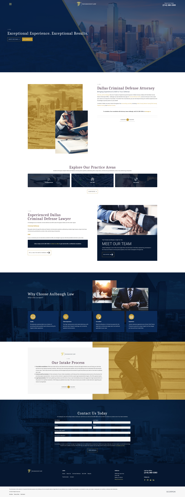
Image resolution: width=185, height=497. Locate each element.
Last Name (95, 420)
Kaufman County (111, 105)
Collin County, (140, 103)
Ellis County (154, 103)
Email (94, 425)
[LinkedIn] (153, 480)
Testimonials (65, 477)
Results (89, 473)
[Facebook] (145, 480)
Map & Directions (119, 479)
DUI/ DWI (84, 473)
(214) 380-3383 (169, 5)
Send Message (92, 450)
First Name (57, 420)
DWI (29, 234)
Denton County (147, 103)
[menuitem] (11, 494)
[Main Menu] (10, 4)
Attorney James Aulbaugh (103, 94)
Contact (72, 477)
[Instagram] (147, 480)
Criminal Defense (33, 226)
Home (63, 473)
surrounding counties (126, 103)
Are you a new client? (60, 430)
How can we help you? (60, 435)
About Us (69, 473)
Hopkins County (101, 105)
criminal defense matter (135, 96)
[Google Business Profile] (150, 480)
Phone (56, 425)
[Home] (86, 4)
